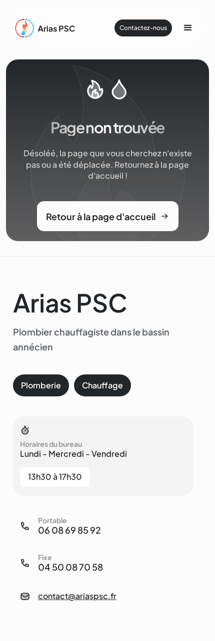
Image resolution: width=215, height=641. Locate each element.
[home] (46, 28)
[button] (188, 28)
